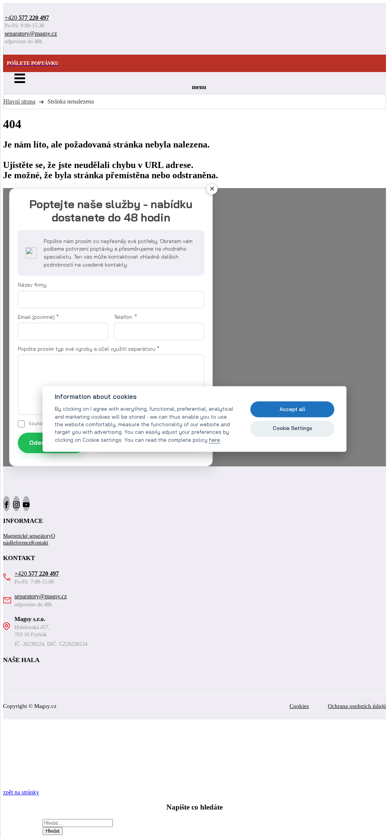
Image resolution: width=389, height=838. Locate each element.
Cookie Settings (292, 428)
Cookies (299, 706)
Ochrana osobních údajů (357, 706)
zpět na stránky (21, 792)
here (214, 439)
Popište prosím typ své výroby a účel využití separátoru (89, 348)
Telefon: (125, 317)
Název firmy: (32, 284)
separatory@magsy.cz (31, 33)
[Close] (212, 189)
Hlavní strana (19, 101)
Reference (20, 543)
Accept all (292, 409)
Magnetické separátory (27, 536)
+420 (27, 17)
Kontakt (39, 543)
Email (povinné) (38, 317)
